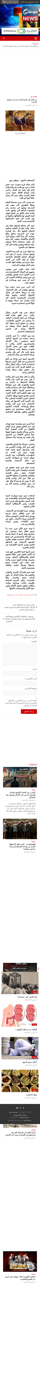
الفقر (20, 595)
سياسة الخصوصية (20, 1115)
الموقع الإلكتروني (31, 688)
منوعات (33, 969)
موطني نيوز (34, 22)
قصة (13, 595)
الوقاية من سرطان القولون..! (26, 1029)
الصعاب (25, 595)
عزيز (17, 595)
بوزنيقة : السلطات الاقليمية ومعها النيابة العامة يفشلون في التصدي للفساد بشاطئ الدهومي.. (20, 618)
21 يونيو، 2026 (31, 1282)
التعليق (34, 641)
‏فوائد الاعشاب (31, 1095)
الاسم (34, 669)
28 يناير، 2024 (33, 1065)
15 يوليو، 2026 (31, 852)
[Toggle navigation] (35, 38)
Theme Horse (24, 1117)
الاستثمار (30, 595)
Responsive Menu (11, 2)
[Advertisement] (20, 73)
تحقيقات (32, 764)
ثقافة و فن (33, 96)
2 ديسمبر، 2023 (32, 1098)
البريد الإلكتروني (30, 679)
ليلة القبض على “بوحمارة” (27, 997)
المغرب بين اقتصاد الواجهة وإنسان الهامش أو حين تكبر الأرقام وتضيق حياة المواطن (20, 794)
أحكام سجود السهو (30, 1062)
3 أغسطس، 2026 (30, 800)
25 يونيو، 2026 (31, 1138)
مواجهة (9, 595)
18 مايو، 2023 (33, 105)
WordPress (27, 1120)
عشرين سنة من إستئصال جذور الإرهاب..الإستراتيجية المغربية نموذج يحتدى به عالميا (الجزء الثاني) (19, 607)
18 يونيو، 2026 (33, 1000)
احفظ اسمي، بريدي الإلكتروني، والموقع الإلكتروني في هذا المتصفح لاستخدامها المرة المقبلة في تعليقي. (21, 703)
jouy (27, 105)
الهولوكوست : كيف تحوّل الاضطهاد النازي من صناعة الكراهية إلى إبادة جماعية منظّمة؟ (22, 846)
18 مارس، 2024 (32, 1032)
